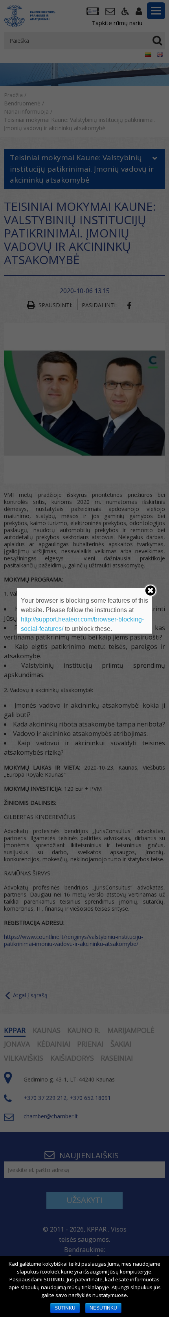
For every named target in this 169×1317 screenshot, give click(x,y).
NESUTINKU (103, 1308)
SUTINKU (65, 1308)
